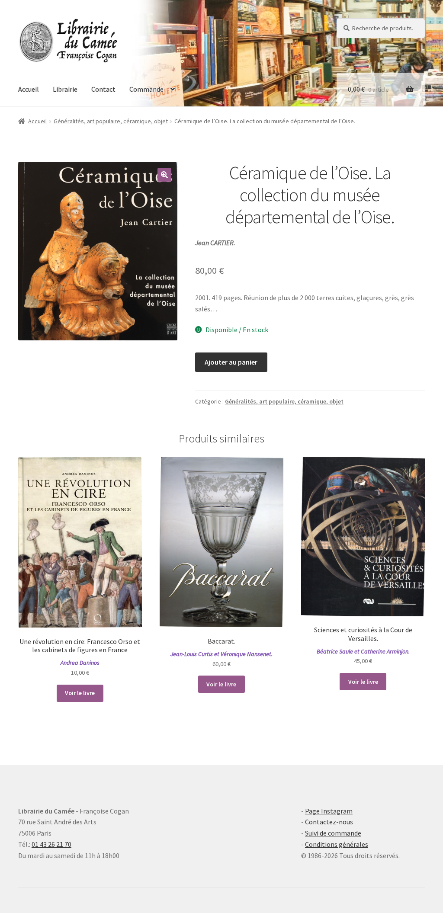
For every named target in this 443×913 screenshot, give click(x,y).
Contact (103, 89)
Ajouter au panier (231, 362)
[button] (164, 175)
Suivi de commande (333, 833)
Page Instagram (329, 811)
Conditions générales (336, 844)
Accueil (28, 89)
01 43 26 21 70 (51, 844)
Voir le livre (80, 693)
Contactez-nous (329, 821)
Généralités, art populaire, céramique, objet (111, 121)
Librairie (65, 89)
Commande (146, 89)
